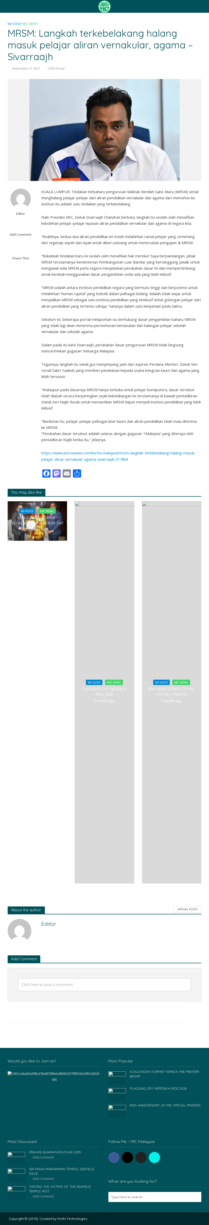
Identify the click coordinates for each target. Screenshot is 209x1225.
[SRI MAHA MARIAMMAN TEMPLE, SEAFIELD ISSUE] (16, 1175)
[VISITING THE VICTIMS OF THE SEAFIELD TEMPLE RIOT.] (16, 1192)
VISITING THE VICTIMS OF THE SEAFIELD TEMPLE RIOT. (60, 1188)
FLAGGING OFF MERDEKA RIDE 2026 (104, 692)
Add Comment (20, 234)
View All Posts (187, 909)
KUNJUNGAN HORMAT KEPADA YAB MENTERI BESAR (37, 520)
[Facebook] (114, 1157)
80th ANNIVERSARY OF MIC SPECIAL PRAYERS (171, 692)
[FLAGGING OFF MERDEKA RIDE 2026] (117, 1094)
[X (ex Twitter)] (141, 1157)
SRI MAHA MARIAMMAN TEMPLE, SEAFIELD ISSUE (61, 1171)
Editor (20, 214)
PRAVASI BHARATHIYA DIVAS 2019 (55, 1152)
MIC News (30, 23)
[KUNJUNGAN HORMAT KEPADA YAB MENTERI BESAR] (117, 1077)
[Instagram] (127, 1157)
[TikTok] (154, 1157)
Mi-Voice (14, 23)
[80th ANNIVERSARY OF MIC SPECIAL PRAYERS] (117, 1111)
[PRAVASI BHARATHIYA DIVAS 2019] (16, 1157)
